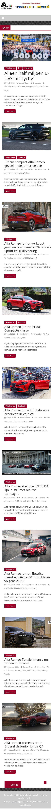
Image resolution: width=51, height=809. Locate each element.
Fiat (19, 68)
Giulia (24, 670)
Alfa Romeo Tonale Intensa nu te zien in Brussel (26, 661)
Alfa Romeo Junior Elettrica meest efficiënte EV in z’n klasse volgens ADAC (27, 577)
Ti (37, 258)
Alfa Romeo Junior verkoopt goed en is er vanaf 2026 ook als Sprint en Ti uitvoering (27, 247)
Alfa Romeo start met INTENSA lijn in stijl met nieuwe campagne (26, 490)
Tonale (43, 501)
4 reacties (42, 169)
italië (13, 421)
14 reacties (44, 750)
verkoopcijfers (27, 421)
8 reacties (38, 417)
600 (13, 86)
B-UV (36, 86)
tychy (6, 90)
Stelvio (43, 670)
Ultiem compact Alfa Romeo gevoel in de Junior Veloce (24, 164)
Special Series (34, 501)
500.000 (7, 86)
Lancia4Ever (24, 83)
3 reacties (41, 667)
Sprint (32, 258)
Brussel (18, 670)
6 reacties (37, 334)
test (21, 173)
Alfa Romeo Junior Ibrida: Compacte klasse (22, 328)
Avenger (29, 86)
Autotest (21, 157)
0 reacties (37, 83)
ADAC (6, 588)
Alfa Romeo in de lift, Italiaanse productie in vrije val (26, 412)
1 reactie (41, 497)
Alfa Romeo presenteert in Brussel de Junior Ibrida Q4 (23, 744)
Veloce (27, 173)
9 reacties (44, 254)
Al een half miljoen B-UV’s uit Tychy (26, 75)
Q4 (31, 753)
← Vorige (12, 784)
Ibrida (13, 337)
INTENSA (18, 501)
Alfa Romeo (10, 68)
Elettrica (23, 588)
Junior (45, 86)
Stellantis (28, 68)
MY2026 (26, 258)
